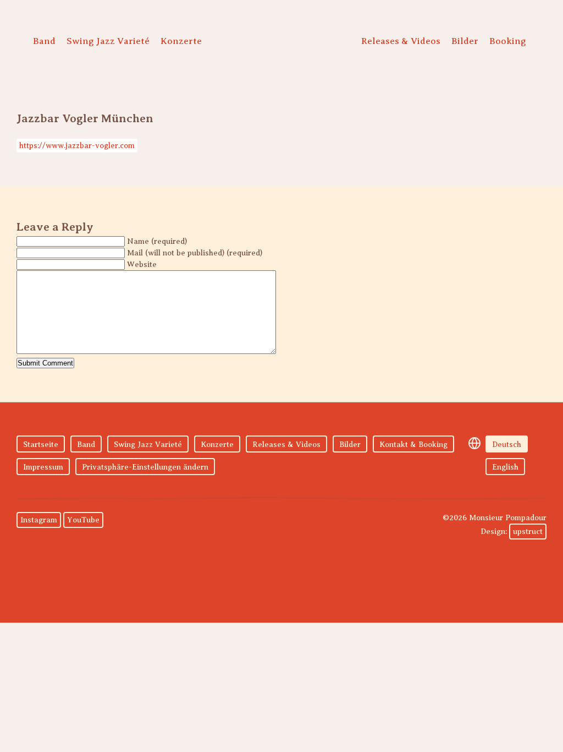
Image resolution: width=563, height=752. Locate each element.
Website (142, 264)
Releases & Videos (400, 41)
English (505, 467)
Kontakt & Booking (413, 444)
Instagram (38, 520)
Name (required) (157, 241)
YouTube (83, 520)
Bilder (464, 41)
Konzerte (181, 41)
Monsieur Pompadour (278, 44)
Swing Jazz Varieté (108, 41)
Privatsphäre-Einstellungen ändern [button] (145, 467)
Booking (507, 41)
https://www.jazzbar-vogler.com (77, 145)
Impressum (43, 467)
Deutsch (506, 444)
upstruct (528, 531)
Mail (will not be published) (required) (194, 253)
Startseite (40, 444)
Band (44, 41)
